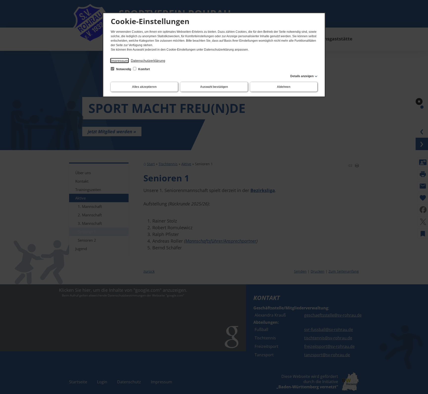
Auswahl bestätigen (214, 87)
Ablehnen (283, 87)
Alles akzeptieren (144, 87)
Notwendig (123, 69)
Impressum (119, 61)
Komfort (143, 69)
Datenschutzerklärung (148, 61)
